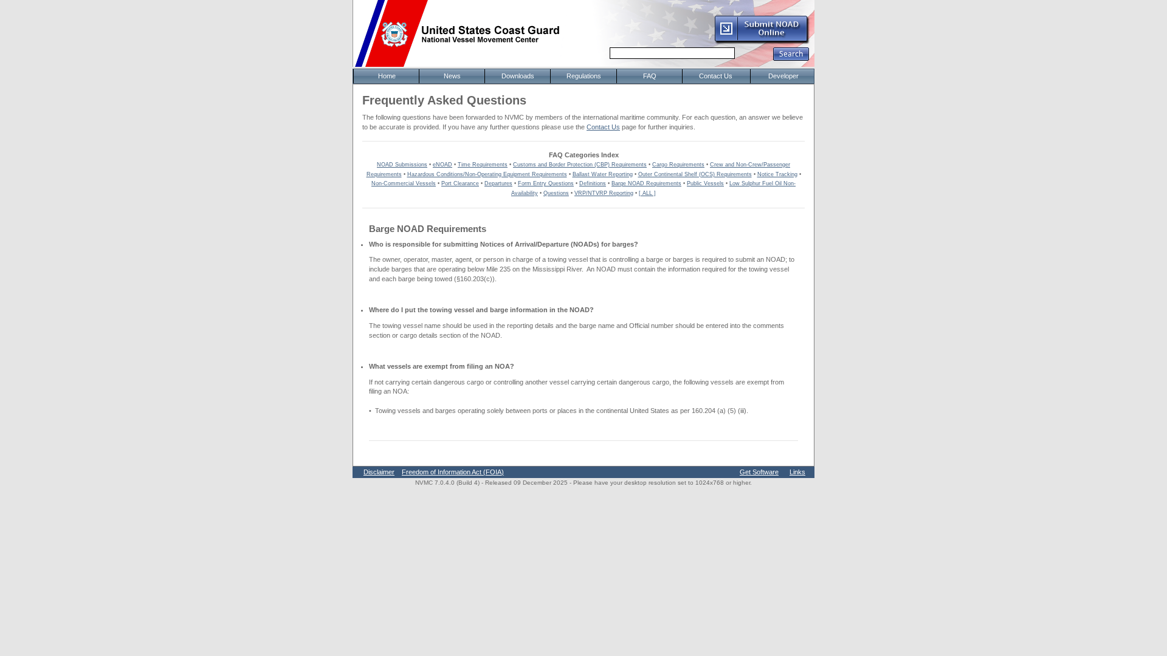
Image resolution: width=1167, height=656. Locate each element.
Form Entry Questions (546, 183)
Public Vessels (705, 183)
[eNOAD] (761, 42)
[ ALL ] (647, 193)
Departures (498, 183)
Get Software (759, 472)
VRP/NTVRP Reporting (603, 193)
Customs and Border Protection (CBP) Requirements (580, 165)
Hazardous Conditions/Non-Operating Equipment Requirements (487, 174)
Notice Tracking (777, 174)
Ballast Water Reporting (603, 174)
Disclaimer (378, 472)
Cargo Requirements (678, 165)
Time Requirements (483, 165)
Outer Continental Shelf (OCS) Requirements (695, 174)
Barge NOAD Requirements (646, 183)
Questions (556, 193)
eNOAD (442, 165)
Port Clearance (460, 183)
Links (797, 472)
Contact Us (603, 127)
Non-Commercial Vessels (403, 183)
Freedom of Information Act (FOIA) (453, 472)
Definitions (592, 183)
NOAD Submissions (402, 165)
